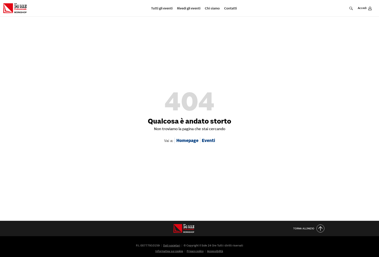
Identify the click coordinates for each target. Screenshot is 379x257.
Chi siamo (212, 8)
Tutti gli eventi (162, 8)
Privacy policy (195, 251)
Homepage (187, 140)
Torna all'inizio (303, 228)
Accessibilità (215, 251)
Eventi (208, 140)
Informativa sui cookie (169, 251)
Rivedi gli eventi (188, 8)
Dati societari (171, 245)
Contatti (230, 8)
